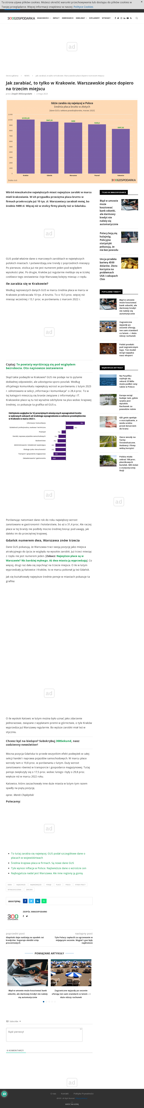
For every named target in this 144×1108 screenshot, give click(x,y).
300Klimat (80, 18)
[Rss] (131, 18)
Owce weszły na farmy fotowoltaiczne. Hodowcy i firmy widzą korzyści (127, 442)
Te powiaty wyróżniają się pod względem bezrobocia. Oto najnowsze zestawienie (40, 366)
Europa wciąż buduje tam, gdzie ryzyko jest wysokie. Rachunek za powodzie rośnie (128, 402)
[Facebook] (115, 18)
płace (58, 885)
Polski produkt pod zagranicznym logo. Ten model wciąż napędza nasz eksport (128, 350)
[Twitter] (118, 18)
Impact (56, 18)
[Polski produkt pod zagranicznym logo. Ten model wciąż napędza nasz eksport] (108, 348)
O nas (53, 1093)
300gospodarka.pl (81, 1098)
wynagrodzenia (14, 890)
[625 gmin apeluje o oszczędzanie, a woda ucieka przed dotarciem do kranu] (108, 421)
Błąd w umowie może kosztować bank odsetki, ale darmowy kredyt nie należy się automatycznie (28, 994)
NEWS (27, 75)
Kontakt (65, 1093)
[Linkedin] (124, 18)
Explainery (94, 18)
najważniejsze (35, 885)
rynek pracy (80, 885)
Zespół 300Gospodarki (21, 93)
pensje (48, 885)
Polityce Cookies (83, 6)
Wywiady (106, 18)
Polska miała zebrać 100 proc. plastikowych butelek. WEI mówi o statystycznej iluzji (128, 463)
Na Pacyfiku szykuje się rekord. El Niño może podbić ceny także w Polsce (128, 381)
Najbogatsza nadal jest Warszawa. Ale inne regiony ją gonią (47, 873)
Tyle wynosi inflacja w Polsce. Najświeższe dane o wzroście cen (48, 868)
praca (68, 885)
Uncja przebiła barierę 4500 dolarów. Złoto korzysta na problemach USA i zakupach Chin (109, 269)
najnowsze (20, 885)
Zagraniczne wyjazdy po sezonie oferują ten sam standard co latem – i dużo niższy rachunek (71, 994)
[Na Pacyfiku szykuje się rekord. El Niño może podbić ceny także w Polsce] (108, 380)
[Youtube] (128, 18)
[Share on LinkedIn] (37, 901)
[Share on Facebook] (25, 901)
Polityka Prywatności (84, 1093)
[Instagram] (121, 18)
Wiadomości (43, 18)
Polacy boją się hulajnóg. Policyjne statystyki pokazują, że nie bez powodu (109, 242)
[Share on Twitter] (31, 901)
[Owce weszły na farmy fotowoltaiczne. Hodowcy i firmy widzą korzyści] (108, 441)
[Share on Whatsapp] (44, 901)
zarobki (29, 890)
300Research (67, 18)
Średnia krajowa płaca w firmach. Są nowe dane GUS (42, 863)
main (10, 885)
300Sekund (63, 741)
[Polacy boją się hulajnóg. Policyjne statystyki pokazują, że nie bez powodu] (129, 237)
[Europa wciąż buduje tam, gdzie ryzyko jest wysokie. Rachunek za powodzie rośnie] (108, 399)
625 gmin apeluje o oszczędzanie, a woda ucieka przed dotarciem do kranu (128, 423)
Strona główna (12, 75)
